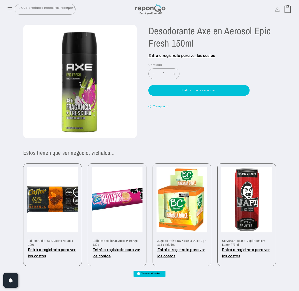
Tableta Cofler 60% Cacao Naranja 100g (50, 243)
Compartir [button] (161, 106)
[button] (10, 9)
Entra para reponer (198, 90)
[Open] (10, 280)
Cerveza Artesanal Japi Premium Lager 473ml (243, 243)
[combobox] (45, 9)
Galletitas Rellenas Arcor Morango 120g (115, 243)
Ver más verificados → (151, 274)
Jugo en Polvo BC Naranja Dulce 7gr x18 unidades (181, 243)
